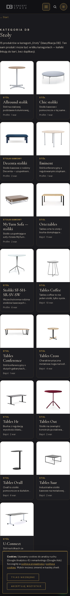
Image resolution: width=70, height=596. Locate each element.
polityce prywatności (33, 563)
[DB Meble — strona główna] (16, 6)
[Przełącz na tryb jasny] (63, 6)
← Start (4, 17)
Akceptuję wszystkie (26, 586)
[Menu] (46, 7)
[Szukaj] (55, 6)
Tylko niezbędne (23, 577)
